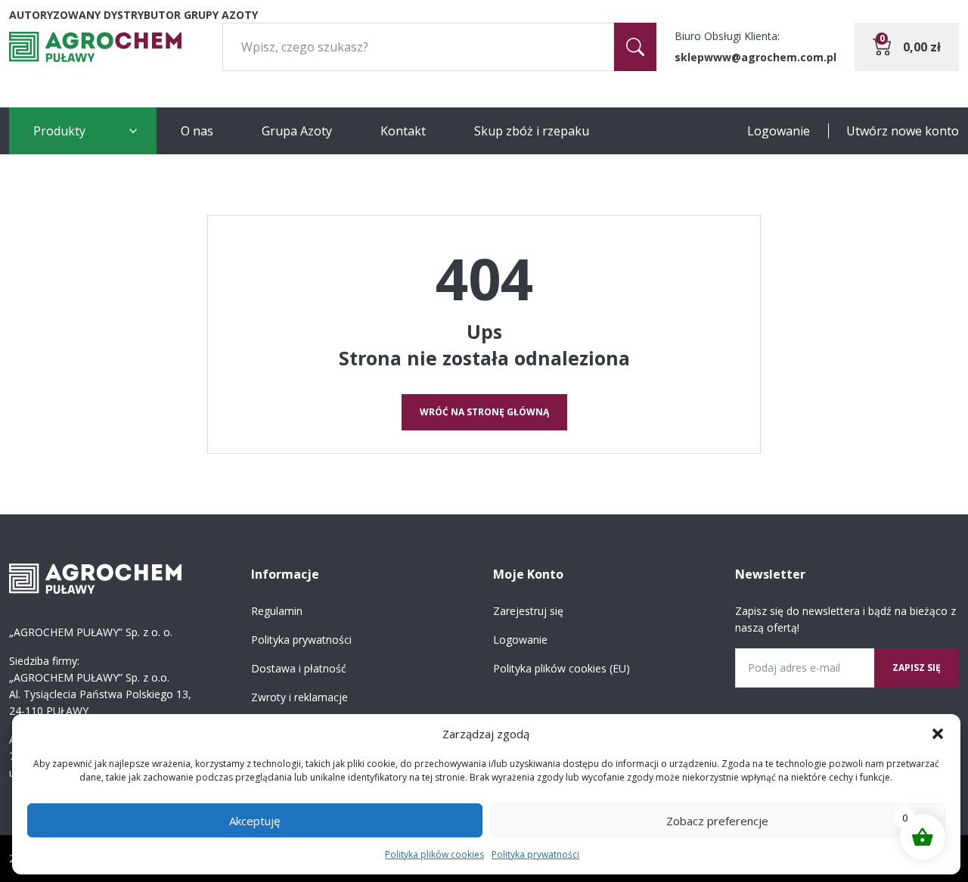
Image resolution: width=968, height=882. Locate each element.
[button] (937, 733)
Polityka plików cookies (434, 854)
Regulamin (276, 611)
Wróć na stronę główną (484, 411)
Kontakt (403, 131)
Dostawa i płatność (298, 668)
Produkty (59, 131)
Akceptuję (254, 820)
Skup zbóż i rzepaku (531, 131)
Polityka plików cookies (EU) (561, 668)
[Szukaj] (635, 47)
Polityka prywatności (535, 854)
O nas (197, 131)
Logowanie (778, 131)
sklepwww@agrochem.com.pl (755, 57)
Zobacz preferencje (717, 820)
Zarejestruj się (528, 611)
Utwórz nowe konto (902, 131)
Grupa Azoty (297, 131)
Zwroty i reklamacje (299, 697)
